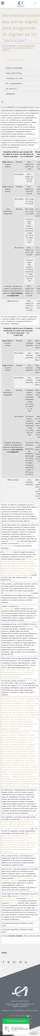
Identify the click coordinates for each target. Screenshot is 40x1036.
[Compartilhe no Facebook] (3, 962)
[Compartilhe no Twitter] (8, 962)
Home (4, 46)
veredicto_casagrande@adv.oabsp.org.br (20, 1010)
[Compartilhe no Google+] (14, 962)
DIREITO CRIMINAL (14, 68)
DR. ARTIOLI (11, 89)
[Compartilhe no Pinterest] (20, 962)
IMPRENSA (10, 94)
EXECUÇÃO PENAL (14, 73)
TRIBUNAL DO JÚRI (14, 78)
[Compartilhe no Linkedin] (26, 962)
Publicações (12, 46)
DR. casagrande (14, 84)
